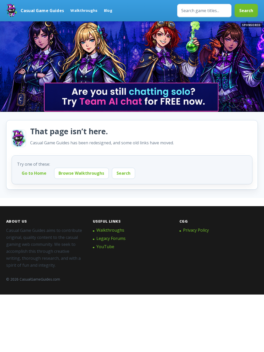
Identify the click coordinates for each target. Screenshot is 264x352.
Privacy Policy (196, 230)
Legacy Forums (111, 238)
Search (246, 10)
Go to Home (34, 173)
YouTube (105, 246)
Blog (108, 10)
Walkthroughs (83, 10)
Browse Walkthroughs (81, 173)
